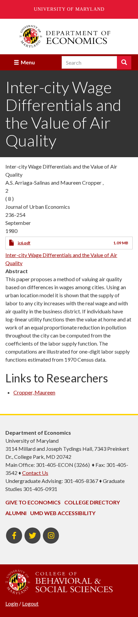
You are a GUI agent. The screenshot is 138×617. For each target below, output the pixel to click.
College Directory (92, 502)
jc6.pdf (24, 242)
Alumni (15, 513)
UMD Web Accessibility (62, 513)
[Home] (69, 36)
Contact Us (35, 473)
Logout (30, 603)
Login (11, 603)
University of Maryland (69, 9)
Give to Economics (33, 502)
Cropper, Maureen (34, 392)
